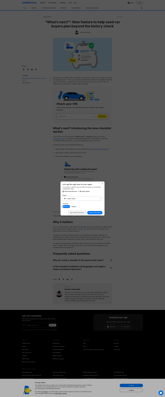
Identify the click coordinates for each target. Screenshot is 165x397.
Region (65, 195)
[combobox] (80, 199)
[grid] (82, 206)
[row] (66, 206)
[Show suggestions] (100, 198)
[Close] (102, 183)
